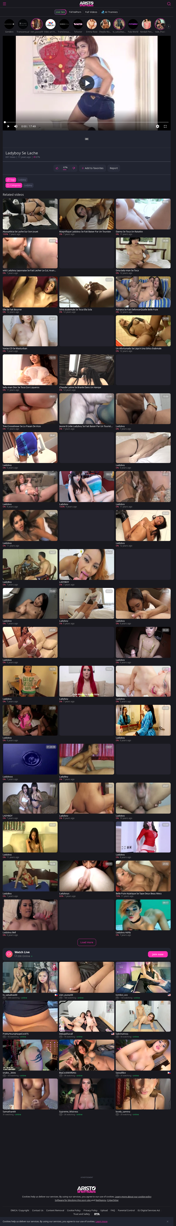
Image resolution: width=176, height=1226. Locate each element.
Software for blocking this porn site (73, 1200)
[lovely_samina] (143, 1097)
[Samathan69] (30, 1097)
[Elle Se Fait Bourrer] (30, 295)
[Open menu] (4, 4)
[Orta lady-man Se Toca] (143, 256)
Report (114, 168)
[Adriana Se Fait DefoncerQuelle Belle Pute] (143, 295)
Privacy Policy (90, 1210)
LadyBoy (7, 582)
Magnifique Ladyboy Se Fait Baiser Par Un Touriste (85, 231)
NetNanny (101, 1200)
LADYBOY (64, 582)
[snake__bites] (30, 1058)
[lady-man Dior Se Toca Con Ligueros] (30, 373)
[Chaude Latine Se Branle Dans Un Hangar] (86, 373)
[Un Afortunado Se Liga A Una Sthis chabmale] (143, 333)
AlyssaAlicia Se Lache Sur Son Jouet (20, 231)
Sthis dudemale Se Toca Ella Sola (75, 309)
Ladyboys (8, 777)
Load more (86, 942)
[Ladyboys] (30, 762)
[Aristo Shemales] (87, 3)
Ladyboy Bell (9, 932)
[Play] (87, 83)
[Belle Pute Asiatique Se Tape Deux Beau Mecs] (143, 879)
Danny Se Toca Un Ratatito (129, 231)
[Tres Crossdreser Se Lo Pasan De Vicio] (30, 411)
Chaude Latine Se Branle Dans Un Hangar (80, 387)
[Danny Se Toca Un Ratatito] (143, 217)
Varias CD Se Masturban (15, 348)
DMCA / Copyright (20, 1210)
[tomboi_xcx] (143, 980)
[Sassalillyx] (143, 1058)
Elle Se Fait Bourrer (12, 309)
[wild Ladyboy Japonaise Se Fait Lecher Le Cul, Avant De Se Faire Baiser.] (30, 256)
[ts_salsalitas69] (30, 980)
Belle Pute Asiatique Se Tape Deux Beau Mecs (139, 893)
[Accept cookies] (167, 1221)
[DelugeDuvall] (86, 1019)
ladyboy (22, 179)
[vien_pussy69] (86, 980)
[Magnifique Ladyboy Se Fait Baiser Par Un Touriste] (86, 217)
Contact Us (37, 1210)
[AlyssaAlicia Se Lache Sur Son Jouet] (30, 217)
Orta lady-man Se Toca (127, 270)
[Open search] (169, 4)
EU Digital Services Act (149, 1210)
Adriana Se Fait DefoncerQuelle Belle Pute (137, 309)
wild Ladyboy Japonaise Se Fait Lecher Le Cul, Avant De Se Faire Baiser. (29, 270)
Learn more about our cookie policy (133, 1196)
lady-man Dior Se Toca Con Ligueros (21, 387)
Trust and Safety (81, 1214)
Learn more (101, 1221)
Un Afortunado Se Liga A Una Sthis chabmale (138, 348)
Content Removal (55, 1210)
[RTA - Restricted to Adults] (97, 1214)
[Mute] (15, 126)
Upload (104, 1210)
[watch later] (7, 203)
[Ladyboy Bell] (30, 918)
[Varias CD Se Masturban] (30, 333)
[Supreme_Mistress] (86, 1097)
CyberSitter (113, 1200)
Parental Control (126, 1210)
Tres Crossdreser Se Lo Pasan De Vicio (22, 426)
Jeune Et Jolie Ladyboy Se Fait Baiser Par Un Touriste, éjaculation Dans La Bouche (86, 426)
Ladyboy (28, 185)
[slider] (87, 122)
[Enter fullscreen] (165, 126)
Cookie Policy (74, 1210)
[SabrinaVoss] (143, 1019)
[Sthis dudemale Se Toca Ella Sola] (86, 295)
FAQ (113, 1210)
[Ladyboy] (143, 411)
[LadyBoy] (30, 567)
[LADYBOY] (86, 567)
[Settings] (157, 126)
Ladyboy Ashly (123, 932)
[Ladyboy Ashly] (143, 918)
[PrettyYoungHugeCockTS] (30, 1019)
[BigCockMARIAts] (86, 1058)
